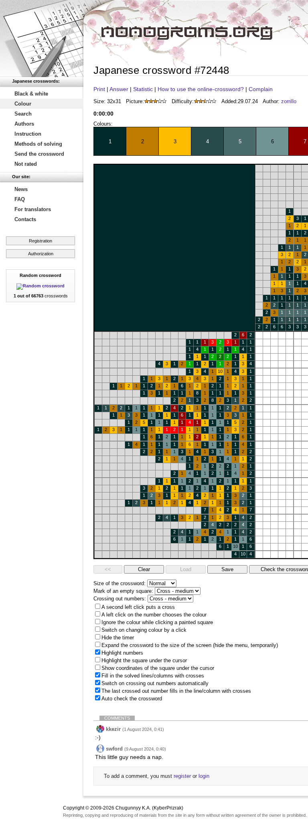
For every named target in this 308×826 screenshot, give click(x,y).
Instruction (27, 134)
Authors (24, 124)
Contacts (25, 219)
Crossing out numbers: (119, 599)
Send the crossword (39, 154)
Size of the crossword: (119, 583)
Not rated (25, 164)
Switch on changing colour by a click (143, 630)
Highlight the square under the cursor (144, 660)
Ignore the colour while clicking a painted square (157, 622)
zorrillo (288, 101)
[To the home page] (41, 38)
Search (23, 114)
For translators (32, 209)
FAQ (19, 199)
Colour (22, 104)
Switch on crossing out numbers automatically (155, 683)
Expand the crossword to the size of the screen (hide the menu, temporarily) (189, 645)
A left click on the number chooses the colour (154, 615)
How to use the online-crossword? (201, 89)
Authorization (40, 253)
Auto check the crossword (131, 699)
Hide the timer (117, 638)
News (21, 189)
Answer (118, 89)
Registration (40, 240)
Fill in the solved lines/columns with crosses (152, 676)
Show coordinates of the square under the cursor (157, 668)
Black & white (31, 94)
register (182, 776)
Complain (261, 89)
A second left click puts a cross (138, 607)
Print (99, 89)
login (204, 776)
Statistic (143, 89)
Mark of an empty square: (123, 591)
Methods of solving (38, 144)
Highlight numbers (122, 653)
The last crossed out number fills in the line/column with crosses (176, 691)
